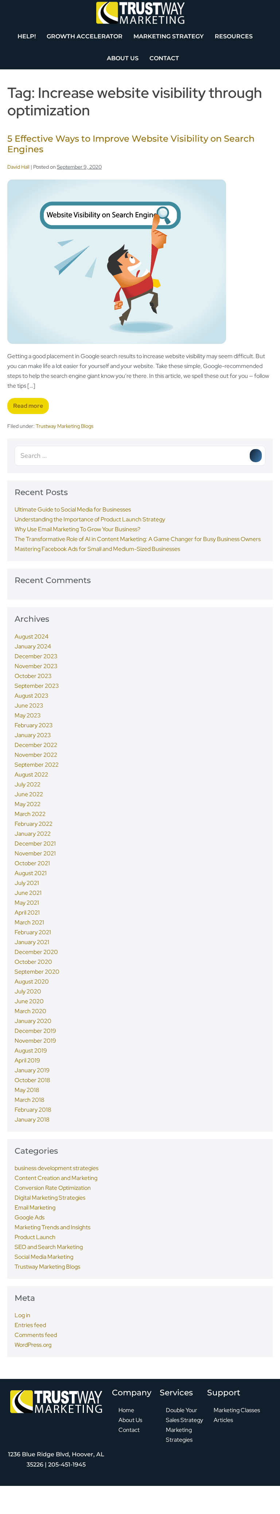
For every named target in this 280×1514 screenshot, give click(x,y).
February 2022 (33, 824)
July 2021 (27, 883)
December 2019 (35, 1031)
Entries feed (30, 1325)
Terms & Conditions (182, 1502)
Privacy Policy (147, 1502)
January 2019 (32, 1070)
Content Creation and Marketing (56, 1178)
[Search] (256, 455)
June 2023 (29, 705)
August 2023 (31, 695)
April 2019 (27, 1060)
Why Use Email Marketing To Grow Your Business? (77, 529)
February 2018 (33, 1110)
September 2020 (37, 972)
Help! (27, 36)
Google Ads (29, 1217)
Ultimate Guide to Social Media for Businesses (73, 509)
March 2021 (29, 922)
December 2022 (36, 745)
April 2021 (27, 912)
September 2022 (37, 765)
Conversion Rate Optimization (53, 1188)
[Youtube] (75, 1427)
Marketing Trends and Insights (52, 1227)
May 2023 (27, 715)
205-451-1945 (67, 1464)
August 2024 (31, 636)
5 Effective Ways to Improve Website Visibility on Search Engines (130, 143)
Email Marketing (35, 1207)
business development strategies (56, 1168)
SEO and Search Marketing (49, 1247)
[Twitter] (36, 1427)
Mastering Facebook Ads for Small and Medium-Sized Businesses (97, 549)
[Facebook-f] (16, 1427)
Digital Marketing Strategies (50, 1197)
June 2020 (29, 1001)
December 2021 (35, 843)
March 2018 (29, 1100)
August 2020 (32, 981)
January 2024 (33, 646)
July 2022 (27, 784)
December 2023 (36, 656)
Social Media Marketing (44, 1257)
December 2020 (36, 952)
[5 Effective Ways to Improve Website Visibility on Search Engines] (116, 261)
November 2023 (36, 666)
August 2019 (31, 1050)
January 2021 (32, 942)
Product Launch (35, 1237)
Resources (234, 36)
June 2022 (29, 794)
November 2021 (35, 853)
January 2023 (33, 735)
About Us (123, 58)
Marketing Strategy (168, 36)
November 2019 (35, 1041)
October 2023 (33, 676)
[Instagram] (95, 1427)
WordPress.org (33, 1345)
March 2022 (30, 814)
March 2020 (30, 1011)
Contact (164, 58)
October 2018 (32, 1080)
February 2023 (33, 725)
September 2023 (37, 686)
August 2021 (31, 873)
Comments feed (36, 1335)
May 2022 (27, 804)
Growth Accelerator (84, 36)
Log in (22, 1315)
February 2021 (33, 932)
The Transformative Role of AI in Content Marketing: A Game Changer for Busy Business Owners (138, 539)
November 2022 (36, 755)
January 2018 (32, 1119)
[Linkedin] (56, 1427)
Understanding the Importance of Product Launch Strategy (90, 519)
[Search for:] (140, 456)
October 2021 (32, 863)
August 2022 (31, 774)
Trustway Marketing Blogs (64, 426)
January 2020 (33, 1021)
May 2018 (27, 1090)
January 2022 (33, 834)
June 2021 (28, 893)
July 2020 (28, 991)
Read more (31, 404)
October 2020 (33, 962)
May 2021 (27, 903)
